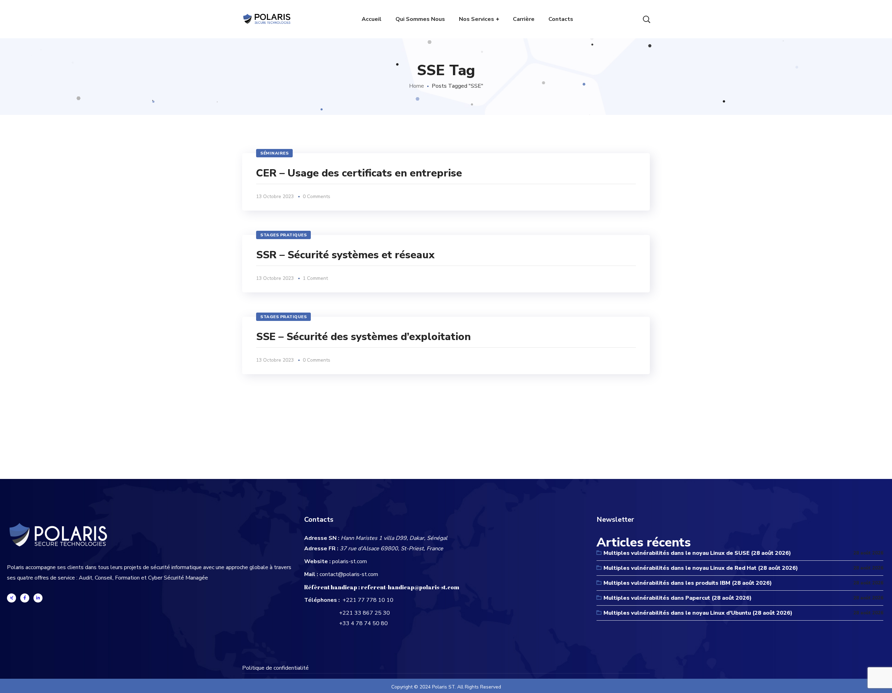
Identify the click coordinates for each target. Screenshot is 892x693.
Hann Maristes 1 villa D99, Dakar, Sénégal (394, 538)
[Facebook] (24, 598)
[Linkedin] (38, 598)
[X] (11, 598)
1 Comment (315, 278)
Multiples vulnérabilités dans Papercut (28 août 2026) (677, 598)
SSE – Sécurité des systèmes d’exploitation (363, 337)
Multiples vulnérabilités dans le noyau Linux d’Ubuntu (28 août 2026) (697, 613)
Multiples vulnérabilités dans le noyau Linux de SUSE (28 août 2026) (697, 553)
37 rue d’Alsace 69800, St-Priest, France (391, 548)
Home (416, 86)
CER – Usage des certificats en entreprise (359, 173)
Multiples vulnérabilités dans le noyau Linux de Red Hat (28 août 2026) (700, 568)
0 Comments (316, 196)
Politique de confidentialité (275, 668)
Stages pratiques (283, 235)
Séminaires (274, 153)
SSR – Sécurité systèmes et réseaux (345, 255)
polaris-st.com (349, 561)
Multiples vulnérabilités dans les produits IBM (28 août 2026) (687, 583)
